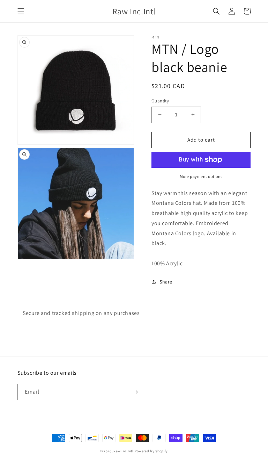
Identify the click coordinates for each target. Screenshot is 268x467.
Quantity (160, 101)
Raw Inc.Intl (123, 451)
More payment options (201, 176)
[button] (21, 11)
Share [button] (165, 282)
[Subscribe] (135, 392)
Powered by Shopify (151, 451)
